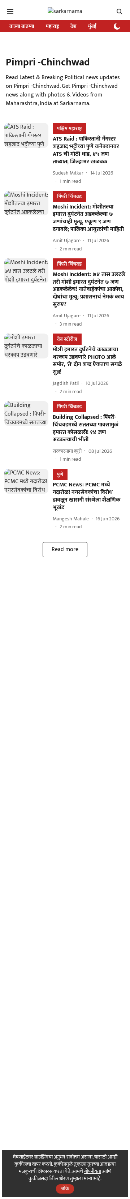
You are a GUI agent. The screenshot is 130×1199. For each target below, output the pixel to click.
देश (73, 26)
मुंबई (92, 26)
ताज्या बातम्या (21, 26)
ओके (65, 1189)
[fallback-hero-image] (28, 154)
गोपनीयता (92, 1171)
